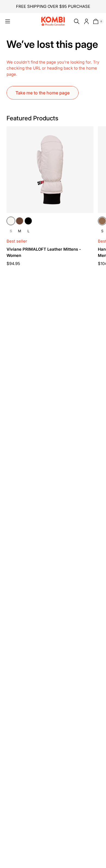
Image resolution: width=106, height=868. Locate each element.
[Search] (75, 21)
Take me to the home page (42, 92)
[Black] (28, 221)
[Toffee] (102, 221)
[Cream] (11, 221)
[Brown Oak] (19, 221)
